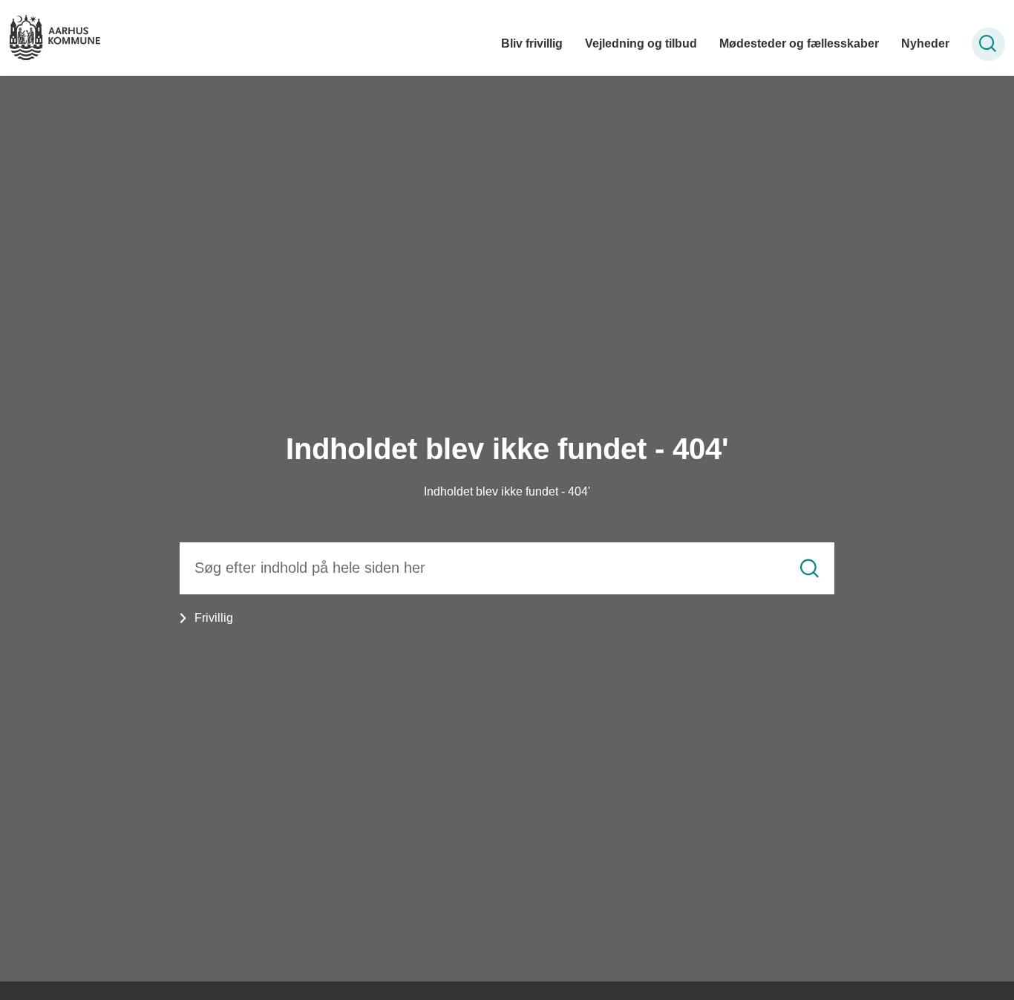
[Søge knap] (988, 44)
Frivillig (213, 617)
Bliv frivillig (532, 43)
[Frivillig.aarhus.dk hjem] (55, 37)
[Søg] (809, 568)
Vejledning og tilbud (641, 43)
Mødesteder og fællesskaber (799, 43)
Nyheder (925, 43)
